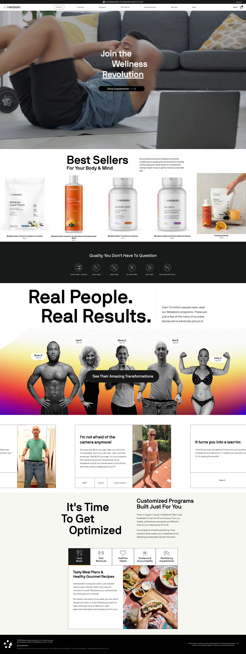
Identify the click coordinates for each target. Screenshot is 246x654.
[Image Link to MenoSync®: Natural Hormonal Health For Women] (172, 204)
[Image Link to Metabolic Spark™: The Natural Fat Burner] (123, 204)
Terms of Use (30, 648)
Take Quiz (174, 7)
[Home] (12, 7)
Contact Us (239, 2)
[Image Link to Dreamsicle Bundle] (221, 203)
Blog (194, 7)
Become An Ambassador (79, 648)
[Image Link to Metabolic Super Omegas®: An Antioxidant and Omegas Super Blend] (73, 204)
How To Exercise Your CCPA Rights (59, 648)
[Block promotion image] (123, 80)
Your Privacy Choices (41, 648)
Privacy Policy (21, 648)
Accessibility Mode (22, 645)
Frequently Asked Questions (96, 648)
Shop (58, 7)
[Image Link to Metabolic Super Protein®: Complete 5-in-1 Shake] (24, 204)
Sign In (235, 7)
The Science (125, 7)
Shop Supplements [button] (118, 88)
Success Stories (150, 7)
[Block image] (123, 351)
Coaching (80, 7)
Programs (102, 7)
